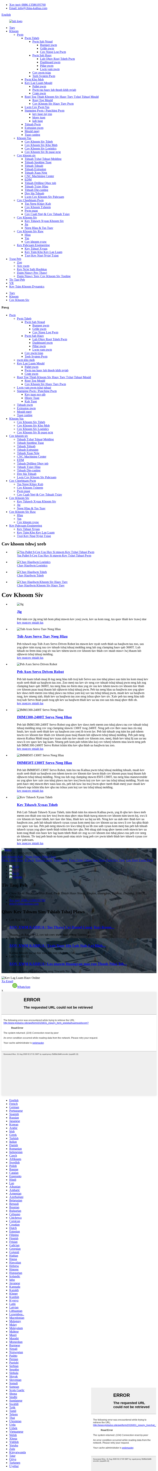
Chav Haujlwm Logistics (32, 565)
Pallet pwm (39, 86)
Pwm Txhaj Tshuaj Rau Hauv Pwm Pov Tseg (97, 860)
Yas (27, 238)
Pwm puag (31, 210)
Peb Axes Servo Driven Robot (40, 672)
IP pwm (29, 860)
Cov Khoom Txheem (38, 207)
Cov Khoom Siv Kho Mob (41, 145)
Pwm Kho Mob (34, 79)
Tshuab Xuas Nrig (36, 172)
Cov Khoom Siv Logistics (40, 148)
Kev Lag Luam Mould (38, 83)
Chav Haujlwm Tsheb (30, 575)
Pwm (20, 34)
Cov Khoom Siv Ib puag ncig (43, 152)
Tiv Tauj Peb (17, 279)
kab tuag (37, 121)
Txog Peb (15, 259)
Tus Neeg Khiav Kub (38, 203)
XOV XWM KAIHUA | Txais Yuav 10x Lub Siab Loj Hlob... (57, 946)
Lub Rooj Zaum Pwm (139, 860)
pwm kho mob (26, 360)
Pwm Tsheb (32, 38)
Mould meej (32, 131)
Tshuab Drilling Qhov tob (40, 183)
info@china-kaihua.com (24, 903)
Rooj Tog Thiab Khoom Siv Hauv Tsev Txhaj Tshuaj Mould (62, 96)
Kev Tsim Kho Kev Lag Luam (43, 252)
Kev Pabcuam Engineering (33, 245)
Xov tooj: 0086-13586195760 (27, 4)
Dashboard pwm (50, 62)
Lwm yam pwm (50, 69)
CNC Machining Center (39, 176)
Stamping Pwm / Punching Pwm (44, 110)
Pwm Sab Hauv (42, 55)
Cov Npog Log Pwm (53, 51)
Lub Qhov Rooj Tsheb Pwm (57, 58)
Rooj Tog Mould (42, 100)
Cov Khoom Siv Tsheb (39, 141)
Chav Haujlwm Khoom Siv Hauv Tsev (41, 585)
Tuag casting (32, 134)
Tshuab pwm (25, 404)
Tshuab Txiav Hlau (36, 186)
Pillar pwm (46, 65)
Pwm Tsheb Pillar (12, 860)
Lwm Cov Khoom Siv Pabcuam (44, 196)
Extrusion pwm (34, 127)
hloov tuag (38, 117)
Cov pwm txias (41, 72)
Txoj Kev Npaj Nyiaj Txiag (42, 255)
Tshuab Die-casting (36, 190)
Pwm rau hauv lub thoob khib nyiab (54, 89)
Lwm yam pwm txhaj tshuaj (34, 387)
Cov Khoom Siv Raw (30, 231)
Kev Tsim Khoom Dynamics (26, 286)
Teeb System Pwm (43, 76)
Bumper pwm (48, 45)
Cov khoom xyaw (36, 241)
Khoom (13, 31)
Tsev (12, 27)
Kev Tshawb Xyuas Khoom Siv (44, 221)
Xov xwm (23, 265)
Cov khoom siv (26, 155)
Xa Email (7, 981)
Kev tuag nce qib (35, 394)
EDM (28, 179)
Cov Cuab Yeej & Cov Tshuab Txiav (47, 214)
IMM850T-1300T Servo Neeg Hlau (44, 763)
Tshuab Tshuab (34, 165)
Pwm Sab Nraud (42, 41)
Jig (26, 224)
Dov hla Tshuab (34, 193)
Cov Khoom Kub (12, 856)
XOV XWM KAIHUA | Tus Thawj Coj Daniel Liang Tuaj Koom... (61, 927)
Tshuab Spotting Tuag (38, 162)
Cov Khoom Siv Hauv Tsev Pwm (53, 103)
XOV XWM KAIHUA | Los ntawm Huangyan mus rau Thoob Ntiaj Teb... (68, 964)
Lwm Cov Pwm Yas (37, 107)
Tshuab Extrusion (35, 169)
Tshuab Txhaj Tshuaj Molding (43, 158)
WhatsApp (23, 986)
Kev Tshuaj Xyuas (36, 248)
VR (11, 283)
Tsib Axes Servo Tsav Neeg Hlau (42, 636)
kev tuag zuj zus (42, 114)
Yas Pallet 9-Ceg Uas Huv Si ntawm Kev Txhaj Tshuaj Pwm (54, 555)
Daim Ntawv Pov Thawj (32, 272)
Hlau (28, 234)
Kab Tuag (31, 401)
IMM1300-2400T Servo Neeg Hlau (44, 717)
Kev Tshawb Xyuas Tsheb (37, 805)
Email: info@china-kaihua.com (28, 8)
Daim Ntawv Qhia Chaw (40, 856)
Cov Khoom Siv (27, 217)
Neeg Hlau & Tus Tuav (39, 227)
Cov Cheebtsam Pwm (30, 200)
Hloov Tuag (32, 398)
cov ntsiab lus (35, 622)
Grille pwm (47, 48)
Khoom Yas (24, 138)
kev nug (22, 622)
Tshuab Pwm (33, 124)
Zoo (19, 262)
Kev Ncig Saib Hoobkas (32, 269)
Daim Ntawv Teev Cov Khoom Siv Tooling (44, 276)
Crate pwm (39, 93)
